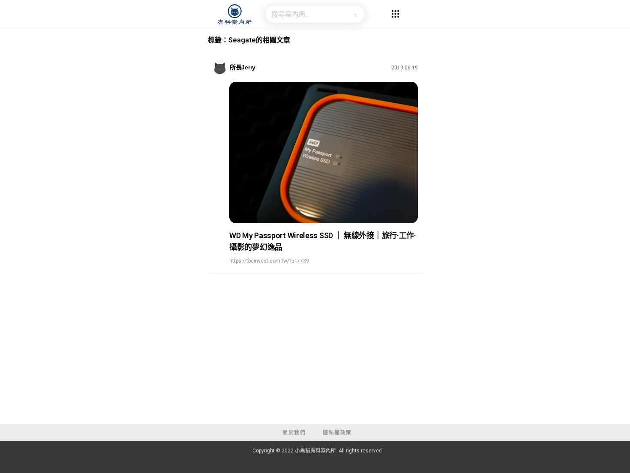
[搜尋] (355, 14)
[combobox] (306, 14)
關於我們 (294, 433)
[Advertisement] (315, 360)
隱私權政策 (337, 433)
